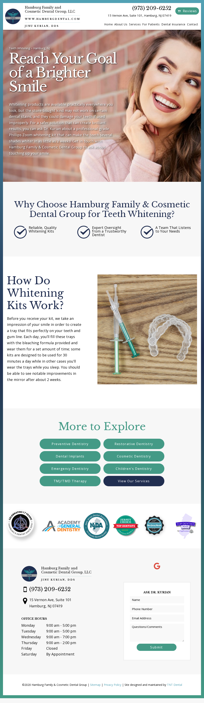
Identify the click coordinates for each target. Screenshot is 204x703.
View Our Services (134, 481)
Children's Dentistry (134, 468)
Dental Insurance (173, 24)
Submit (156, 647)
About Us (121, 24)
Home (108, 24)
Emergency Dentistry (70, 468)
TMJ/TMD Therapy (70, 481)
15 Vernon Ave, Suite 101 (50, 602)
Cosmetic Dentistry (134, 456)
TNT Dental (174, 685)
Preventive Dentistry (70, 444)
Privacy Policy (112, 685)
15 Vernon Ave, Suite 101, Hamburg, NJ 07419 (139, 15)
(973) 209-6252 (151, 8)
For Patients (151, 24)
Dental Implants (70, 456)
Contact (192, 24)
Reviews (189, 11)
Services (135, 24)
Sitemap (95, 685)
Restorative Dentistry (134, 444)
